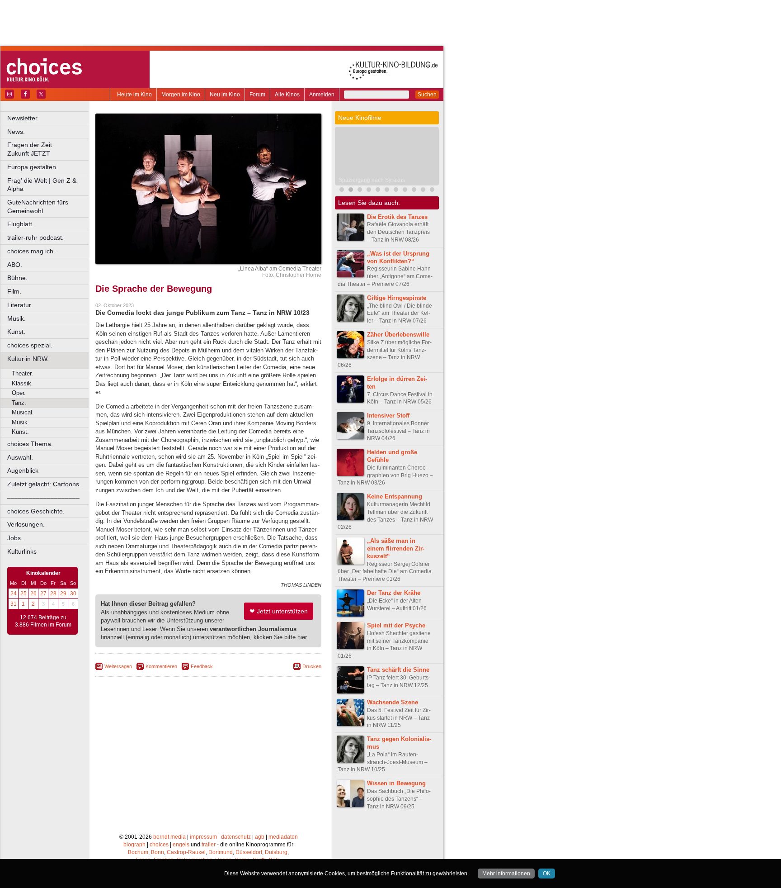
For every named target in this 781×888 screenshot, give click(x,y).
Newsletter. (23, 118)
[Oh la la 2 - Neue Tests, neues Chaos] (386, 190)
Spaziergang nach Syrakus (372, 180)
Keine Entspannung (394, 496)
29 (63, 593)
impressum (203, 837)
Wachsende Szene (392, 702)
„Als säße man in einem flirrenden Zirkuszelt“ (395, 548)
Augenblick (22, 470)
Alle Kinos (287, 94)
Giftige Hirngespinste (396, 297)
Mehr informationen (506, 873)
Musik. (16, 318)
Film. (14, 291)
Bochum (138, 852)
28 (53, 593)
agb (259, 837)
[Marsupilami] (341, 190)
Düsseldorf (248, 852)
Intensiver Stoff (388, 415)
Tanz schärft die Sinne (398, 669)
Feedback (202, 666)
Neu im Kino (225, 94)
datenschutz (236, 837)
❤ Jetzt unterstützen (278, 611)
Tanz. (19, 402)
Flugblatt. (20, 224)
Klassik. (22, 383)
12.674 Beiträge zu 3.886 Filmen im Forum (43, 621)
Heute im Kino (134, 94)
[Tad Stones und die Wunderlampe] (432, 190)
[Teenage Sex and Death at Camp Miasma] (414, 190)
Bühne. (17, 277)
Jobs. (15, 537)
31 (13, 604)
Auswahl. (20, 457)
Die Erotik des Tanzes (397, 217)
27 (43, 593)
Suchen (427, 94)
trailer (209, 844)
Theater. (22, 373)
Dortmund (220, 852)
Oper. (19, 392)
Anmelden (321, 94)
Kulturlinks (22, 551)
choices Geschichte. (36, 511)
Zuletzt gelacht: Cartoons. (44, 484)
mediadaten (283, 837)
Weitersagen (118, 666)
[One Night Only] (368, 190)
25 (23, 593)
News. (16, 131)
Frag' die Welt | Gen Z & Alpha (41, 185)
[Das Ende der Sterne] (377, 190)
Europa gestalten (31, 167)
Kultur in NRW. (28, 358)
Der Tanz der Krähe (393, 592)
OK (546, 873)
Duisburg (276, 852)
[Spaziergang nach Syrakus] (350, 190)
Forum (257, 94)
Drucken (311, 666)
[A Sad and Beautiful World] (395, 190)
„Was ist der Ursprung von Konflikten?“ (398, 257)
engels (181, 844)
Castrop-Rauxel (186, 852)
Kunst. (16, 331)
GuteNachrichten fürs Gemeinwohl (37, 206)
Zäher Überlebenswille (398, 334)
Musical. (23, 412)
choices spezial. (29, 345)
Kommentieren (161, 666)
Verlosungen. (26, 524)
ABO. (14, 264)
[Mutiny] (404, 190)
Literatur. (20, 305)
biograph (134, 844)
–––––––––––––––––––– (43, 497)
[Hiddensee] (423, 190)
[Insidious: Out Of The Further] (359, 190)
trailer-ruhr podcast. (35, 237)
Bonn (157, 852)
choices (159, 844)
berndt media (169, 837)
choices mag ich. (31, 251)
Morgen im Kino (180, 94)
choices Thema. (30, 443)
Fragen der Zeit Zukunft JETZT (48, 149)
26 (33, 593)
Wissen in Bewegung (396, 783)
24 (13, 593)
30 (73, 593)
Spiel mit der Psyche (396, 625)
